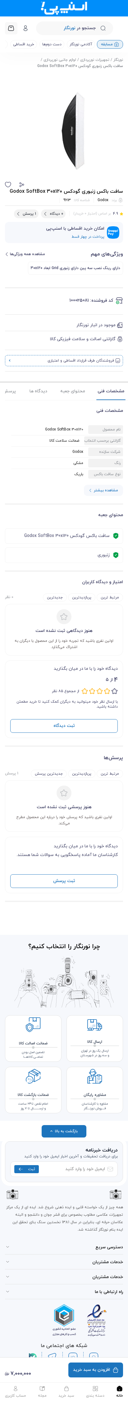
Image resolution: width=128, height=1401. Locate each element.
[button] (22, 185)
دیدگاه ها (38, 391)
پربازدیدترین (81, 597)
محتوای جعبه (72, 391)
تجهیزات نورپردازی (94, 59)
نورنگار (118, 59)
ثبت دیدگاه (64, 726)
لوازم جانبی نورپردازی (59, 59)
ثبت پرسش (64, 881)
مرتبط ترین (110, 597)
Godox (103, 200)
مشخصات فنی (111, 391)
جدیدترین (55, 597)
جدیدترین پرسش (49, 773)
